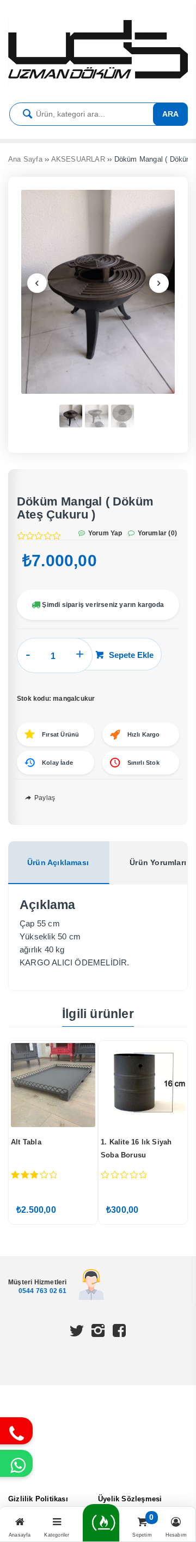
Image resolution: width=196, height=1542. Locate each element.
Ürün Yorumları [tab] (158, 862)
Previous (37, 283)
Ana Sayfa (25, 159)
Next (159, 283)
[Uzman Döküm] (98, 82)
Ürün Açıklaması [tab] (58, 862)
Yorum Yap (104, 533)
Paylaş (44, 798)
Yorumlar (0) (156, 533)
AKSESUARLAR (78, 159)
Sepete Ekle (131, 655)
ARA (170, 114)
